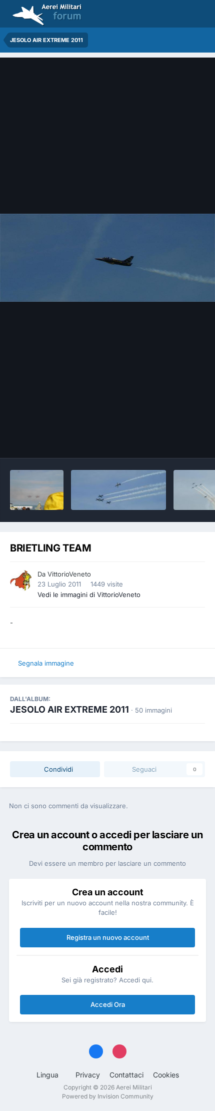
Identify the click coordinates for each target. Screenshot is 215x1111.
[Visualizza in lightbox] (107, 258)
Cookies (166, 1074)
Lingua (48, 1074)
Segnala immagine (46, 663)
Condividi (57, 769)
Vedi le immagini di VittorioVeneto (89, 595)
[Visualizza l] (37, 490)
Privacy (88, 1074)
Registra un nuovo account (107, 937)
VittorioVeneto (69, 574)
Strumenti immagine (160, 440)
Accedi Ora (107, 1004)
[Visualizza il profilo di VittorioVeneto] (21, 581)
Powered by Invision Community (108, 1096)
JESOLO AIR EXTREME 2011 (69, 709)
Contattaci (127, 1074)
